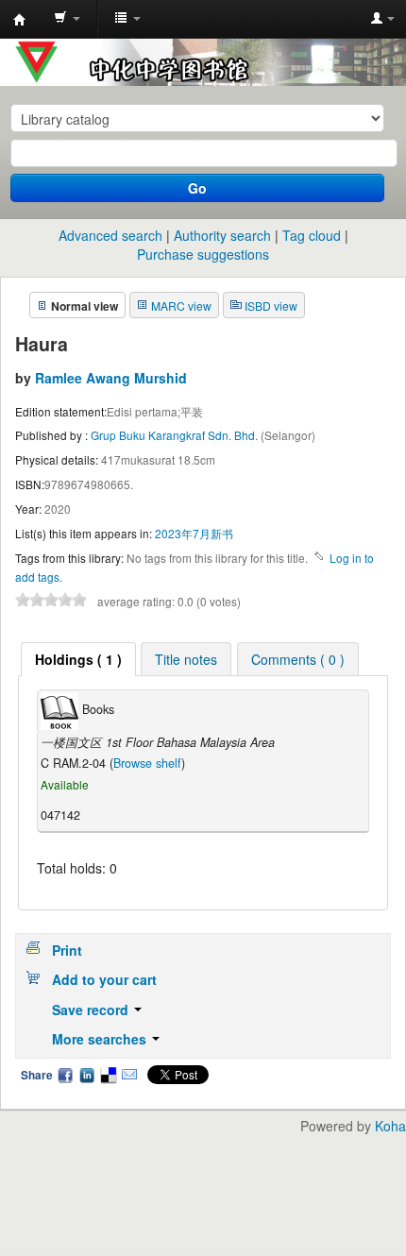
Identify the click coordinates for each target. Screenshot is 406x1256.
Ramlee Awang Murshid (111, 377)
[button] (67, 19)
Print (67, 950)
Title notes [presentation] (186, 659)
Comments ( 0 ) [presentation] (298, 659)
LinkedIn (86, 1074)
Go (197, 187)
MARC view (181, 305)
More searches (101, 1038)
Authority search (222, 235)
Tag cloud (311, 235)
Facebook (65, 1074)
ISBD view (271, 305)
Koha (390, 1125)
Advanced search (110, 235)
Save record (92, 1009)
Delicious (107, 1074)
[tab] (78, 659)
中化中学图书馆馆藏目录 (19, 19)
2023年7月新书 (194, 533)
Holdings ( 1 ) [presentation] (78, 659)
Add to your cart (104, 979)
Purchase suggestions (203, 254)
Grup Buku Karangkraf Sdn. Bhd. (176, 435)
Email (129, 1074)
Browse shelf (147, 763)
